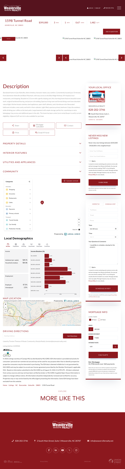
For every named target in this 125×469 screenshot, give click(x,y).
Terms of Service (93, 296)
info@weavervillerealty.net (101, 441)
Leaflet (63, 325)
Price (90, 325)
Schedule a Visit (110, 204)
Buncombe (23, 385)
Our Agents (99, 119)
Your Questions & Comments (97, 241)
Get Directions (72, 336)
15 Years (103, 320)
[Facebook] (49, 450)
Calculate (103, 355)
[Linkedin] (55, 450)
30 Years (94, 320)
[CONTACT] (111, 31)
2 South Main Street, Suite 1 (59, 441)
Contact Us (92, 119)
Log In (91, 8)
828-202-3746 (109, 8)
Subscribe (103, 182)
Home (5, 385)
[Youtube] (62, 450)
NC (16, 385)
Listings (11, 385)
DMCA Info (87, 461)
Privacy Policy (92, 174)
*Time (90, 233)
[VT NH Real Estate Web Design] (115, 461)
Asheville (31, 385)
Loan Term (93, 317)
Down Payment (94, 334)
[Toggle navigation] (119, 8)
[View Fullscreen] (5, 311)
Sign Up (97, 8)
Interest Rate (93, 342)
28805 (38, 385)
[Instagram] (76, 450)
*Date (90, 225)
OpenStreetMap (71, 325)
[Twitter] (69, 450)
